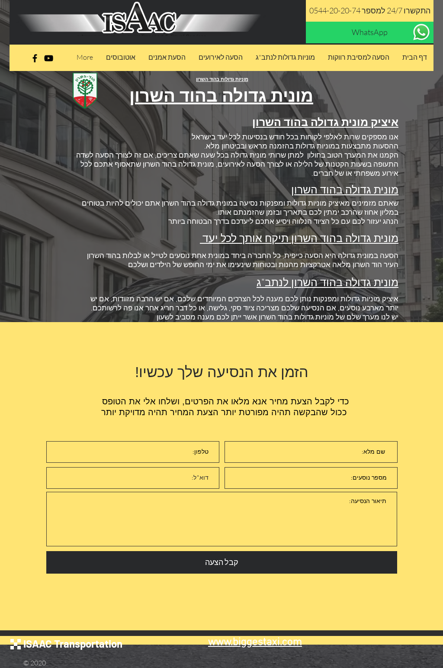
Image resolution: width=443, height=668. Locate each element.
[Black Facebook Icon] (34, 58)
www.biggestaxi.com (255, 642)
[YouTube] (48, 58)
